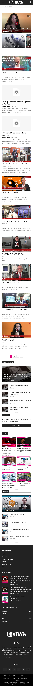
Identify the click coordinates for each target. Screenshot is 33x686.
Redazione (6, 31)
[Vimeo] (28, 669)
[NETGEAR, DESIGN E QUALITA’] (5, 524)
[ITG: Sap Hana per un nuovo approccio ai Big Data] (16, 92)
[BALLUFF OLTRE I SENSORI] (13, 43)
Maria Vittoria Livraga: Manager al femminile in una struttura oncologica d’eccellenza (15, 376)
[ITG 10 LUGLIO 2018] (16, 183)
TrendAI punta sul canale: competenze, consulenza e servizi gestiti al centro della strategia (20, 589)
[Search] (30, 2)
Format (8, 6)
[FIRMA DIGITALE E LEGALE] (5, 516)
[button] (3, 2)
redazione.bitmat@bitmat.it (19, 658)
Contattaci (4, 675)
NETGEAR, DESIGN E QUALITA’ (18, 522)
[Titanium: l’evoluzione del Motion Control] (9, 461)
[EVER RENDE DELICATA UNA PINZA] (16, 154)
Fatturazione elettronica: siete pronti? (20, 529)
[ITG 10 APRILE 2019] (16, 63)
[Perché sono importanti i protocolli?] (24, 461)
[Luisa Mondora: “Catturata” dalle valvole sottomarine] (5, 401)
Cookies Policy (12, 675)
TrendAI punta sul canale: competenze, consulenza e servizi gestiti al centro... (24, 450)
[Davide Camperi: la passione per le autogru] (5, 387)
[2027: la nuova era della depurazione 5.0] (24, 477)
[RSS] (18, 669)
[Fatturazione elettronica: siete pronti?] (5, 531)
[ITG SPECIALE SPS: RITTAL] (16, 244)
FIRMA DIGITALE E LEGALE (17, 515)
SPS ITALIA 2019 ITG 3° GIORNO (15, 310)
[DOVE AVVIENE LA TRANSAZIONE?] (5, 538)
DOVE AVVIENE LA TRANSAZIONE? (19, 537)
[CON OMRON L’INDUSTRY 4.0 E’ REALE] (16, 212)
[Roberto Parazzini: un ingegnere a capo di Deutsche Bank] (5, 394)
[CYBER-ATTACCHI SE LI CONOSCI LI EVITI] (16, 503)
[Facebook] (5, 669)
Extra (3, 567)
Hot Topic (4, 554)
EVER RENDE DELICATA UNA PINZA (16, 164)
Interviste (4, 556)
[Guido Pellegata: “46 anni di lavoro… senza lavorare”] (5, 409)
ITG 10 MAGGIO (8, 340)
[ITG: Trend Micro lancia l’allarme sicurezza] (16, 123)
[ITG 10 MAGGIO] (16, 330)
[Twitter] (23, 669)
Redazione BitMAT (6, 106)
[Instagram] (9, 669)
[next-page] (21, 356)
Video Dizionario (6, 564)
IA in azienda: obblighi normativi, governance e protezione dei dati (8, 485)
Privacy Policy (21, 675)
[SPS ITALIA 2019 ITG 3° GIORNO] (16, 300)
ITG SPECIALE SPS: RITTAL (13, 254)
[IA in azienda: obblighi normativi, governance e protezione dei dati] (9, 477)
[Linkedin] (14, 669)
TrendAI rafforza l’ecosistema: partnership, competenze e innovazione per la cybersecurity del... (8, 452)
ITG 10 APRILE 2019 (10, 73)
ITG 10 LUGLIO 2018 (10, 193)
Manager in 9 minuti (7, 559)
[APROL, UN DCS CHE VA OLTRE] (16, 23)
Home (3, 6)
